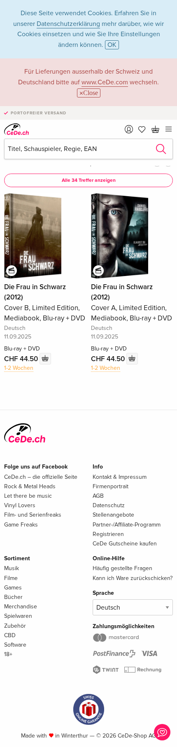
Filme (11, 578)
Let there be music (28, 495)
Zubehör (15, 625)
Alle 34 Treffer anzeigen (89, 180)
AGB (98, 495)
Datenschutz (109, 505)
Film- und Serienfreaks (32, 514)
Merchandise (20, 606)
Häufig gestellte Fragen (122, 568)
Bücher (13, 597)
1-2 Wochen (18, 367)
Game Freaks (21, 524)
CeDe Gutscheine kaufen (125, 543)
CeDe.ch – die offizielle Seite (40, 476)
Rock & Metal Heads (30, 486)
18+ (8, 654)
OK (111, 45)
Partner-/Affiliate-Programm (127, 524)
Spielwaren (18, 615)
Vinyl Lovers (19, 505)
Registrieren (108, 534)
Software (15, 644)
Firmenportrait (110, 486)
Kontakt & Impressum (120, 476)
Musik (11, 568)
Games (13, 587)
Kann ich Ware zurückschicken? (132, 578)
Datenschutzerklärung (68, 24)
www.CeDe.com (105, 82)
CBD (10, 635)
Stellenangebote (113, 514)
